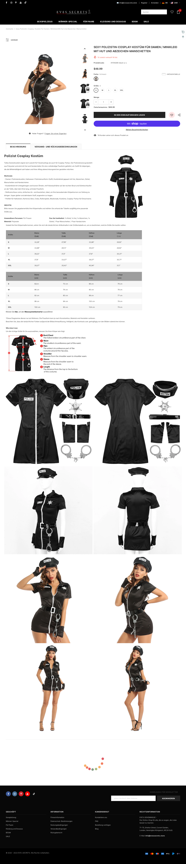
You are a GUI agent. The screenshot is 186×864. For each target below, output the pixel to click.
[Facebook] (7, 2)
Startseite (9, 29)
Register (144, 3)
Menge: (96, 97)
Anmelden (155, 3)
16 (98, 135)
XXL (121, 90)
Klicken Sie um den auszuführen (29, 312)
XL (115, 90)
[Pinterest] (17, 2)
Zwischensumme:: (101, 107)
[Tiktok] (26, 2)
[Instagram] (12, 2)
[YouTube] (21, 2)
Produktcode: (99, 63)
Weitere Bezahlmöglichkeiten (137, 130)
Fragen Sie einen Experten (55, 133)
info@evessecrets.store (128, 3)
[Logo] (74, 12)
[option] (41, 88)
